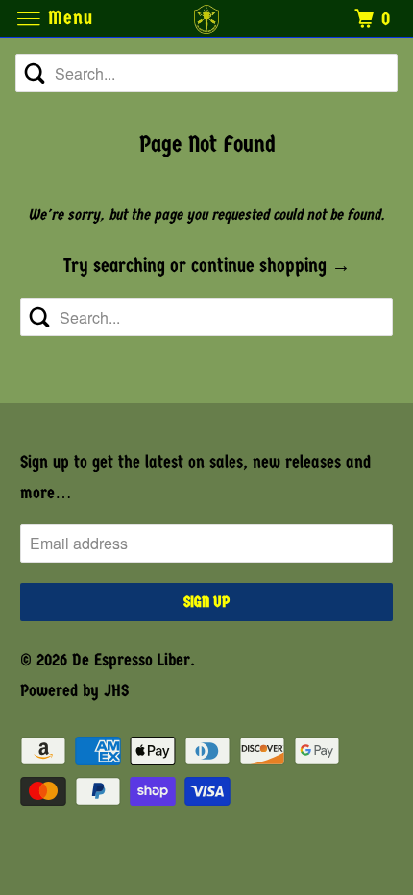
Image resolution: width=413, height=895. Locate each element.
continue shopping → (271, 265)
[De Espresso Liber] (207, 18)
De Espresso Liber (131, 660)
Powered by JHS (74, 691)
